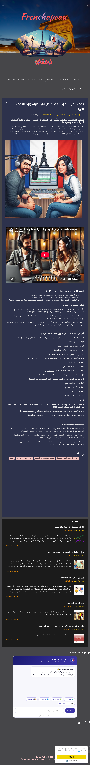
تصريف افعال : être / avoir (72, 578)
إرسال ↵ (70, 710)
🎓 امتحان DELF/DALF (66, 704)
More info (82, 752)
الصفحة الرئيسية (75, 89)
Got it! (71, 756)
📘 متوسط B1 (44, 699)
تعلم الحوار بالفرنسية (75, 603)
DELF (12, 458)
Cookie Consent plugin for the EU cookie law (71, 760)
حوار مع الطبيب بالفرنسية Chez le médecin (65, 552)
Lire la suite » (12, 546)
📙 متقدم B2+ (31, 699)
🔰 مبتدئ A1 (69, 699)
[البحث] (3, 6)
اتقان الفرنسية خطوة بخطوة (67, 458)
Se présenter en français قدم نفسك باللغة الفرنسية (61, 626)
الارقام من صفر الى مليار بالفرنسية (69, 527)
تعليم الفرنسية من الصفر (44, 458)
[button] (7, 103)
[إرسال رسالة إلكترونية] (78, 454)
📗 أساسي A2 (57, 699)
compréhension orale (24, 458)
